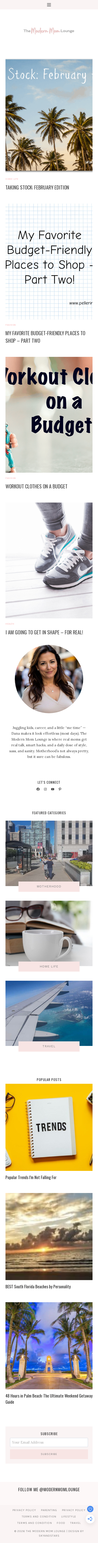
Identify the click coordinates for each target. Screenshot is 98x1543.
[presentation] (49, 116)
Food (61, 1523)
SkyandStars (49, 1535)
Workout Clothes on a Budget (36, 486)
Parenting (49, 1510)
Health (9, 623)
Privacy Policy (24, 1510)
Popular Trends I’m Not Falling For (31, 1177)
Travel (75, 1523)
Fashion (10, 324)
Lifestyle (68, 1516)
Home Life (11, 178)
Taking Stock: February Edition (37, 187)
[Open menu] (49, 4)
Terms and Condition (39, 1516)
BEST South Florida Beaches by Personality (38, 1286)
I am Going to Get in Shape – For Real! (44, 632)
